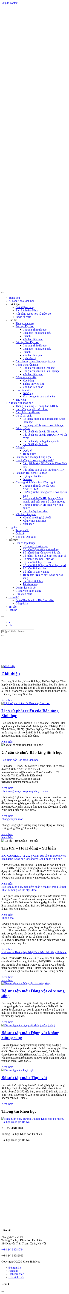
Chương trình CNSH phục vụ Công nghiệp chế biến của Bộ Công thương (44, 500)
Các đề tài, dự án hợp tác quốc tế (41, 441)
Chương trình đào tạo (35, 329)
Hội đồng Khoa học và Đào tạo (33, 313)
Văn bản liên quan (33, 339)
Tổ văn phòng (30, 584)
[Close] (2, 1291)
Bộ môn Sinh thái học (35, 568)
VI (10, 621)
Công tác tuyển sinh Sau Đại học (41, 370)
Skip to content (9, 2)
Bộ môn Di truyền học (35, 546)
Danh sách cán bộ (26, 587)
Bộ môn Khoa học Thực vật (38, 558)
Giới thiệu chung (25, 307)
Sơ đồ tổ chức (23, 316)
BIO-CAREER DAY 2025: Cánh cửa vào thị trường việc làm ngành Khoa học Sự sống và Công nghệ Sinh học (33, 857)
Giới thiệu (10, 674)
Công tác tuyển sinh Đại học (38, 367)
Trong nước (29, 453)
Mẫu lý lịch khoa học (34, 520)
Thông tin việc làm (33, 383)
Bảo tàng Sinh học (33, 581)
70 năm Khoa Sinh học (21, 300)
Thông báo (7, 917)
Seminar (27, 479)
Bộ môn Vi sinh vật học (36, 571)
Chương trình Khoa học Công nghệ (35, 482)
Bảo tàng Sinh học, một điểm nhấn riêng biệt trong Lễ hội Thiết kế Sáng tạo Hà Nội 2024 (33, 888)
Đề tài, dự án (23, 428)
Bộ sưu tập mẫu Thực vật (24, 1077)
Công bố (20, 447)
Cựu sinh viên (23, 390)
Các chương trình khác (35, 511)
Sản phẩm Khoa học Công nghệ (33, 456)
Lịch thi (27, 335)
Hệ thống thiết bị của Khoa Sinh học (43, 425)
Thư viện (21, 399)
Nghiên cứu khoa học (20, 402)
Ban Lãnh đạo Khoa (27, 310)
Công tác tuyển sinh (27, 364)
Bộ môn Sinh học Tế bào (37, 562)
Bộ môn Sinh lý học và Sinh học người (44, 565)
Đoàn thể (13, 597)
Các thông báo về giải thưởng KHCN (44, 469)
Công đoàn (22, 603)
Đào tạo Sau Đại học (27, 342)
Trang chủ (14, 297)
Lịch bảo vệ (29, 358)
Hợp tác (12, 527)
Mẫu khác (28, 523)
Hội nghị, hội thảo (33, 476)
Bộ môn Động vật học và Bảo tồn (42, 552)
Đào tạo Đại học (25, 326)
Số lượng (28, 393)
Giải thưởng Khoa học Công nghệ (35, 460)
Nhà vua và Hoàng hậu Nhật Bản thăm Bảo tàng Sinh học (34, 952)
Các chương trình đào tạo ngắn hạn (35, 361)
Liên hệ (12, 609)
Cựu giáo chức (24, 593)
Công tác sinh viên (26, 377)
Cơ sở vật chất (23, 415)
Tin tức (12, 606)
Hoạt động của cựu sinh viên (39, 396)
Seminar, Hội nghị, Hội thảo (31, 472)
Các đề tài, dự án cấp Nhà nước (40, 431)
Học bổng (28, 380)
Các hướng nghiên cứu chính (32, 409)
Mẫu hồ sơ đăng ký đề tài (37, 517)
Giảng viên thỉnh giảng (28, 590)
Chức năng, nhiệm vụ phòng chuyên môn (24, 791)
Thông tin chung (25, 323)
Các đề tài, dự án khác (35, 444)
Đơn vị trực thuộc (25, 542)
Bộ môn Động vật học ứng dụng (41, 549)
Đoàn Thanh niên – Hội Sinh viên (35, 600)
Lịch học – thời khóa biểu (37, 332)
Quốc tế (27, 450)
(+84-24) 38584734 (12, 1249)
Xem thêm (7, 700)
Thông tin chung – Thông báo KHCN (37, 406)
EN (10, 625)
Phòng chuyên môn (12, 818)
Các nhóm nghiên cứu (28, 412)
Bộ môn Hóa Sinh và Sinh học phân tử (44, 555)
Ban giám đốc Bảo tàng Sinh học (19, 759)
